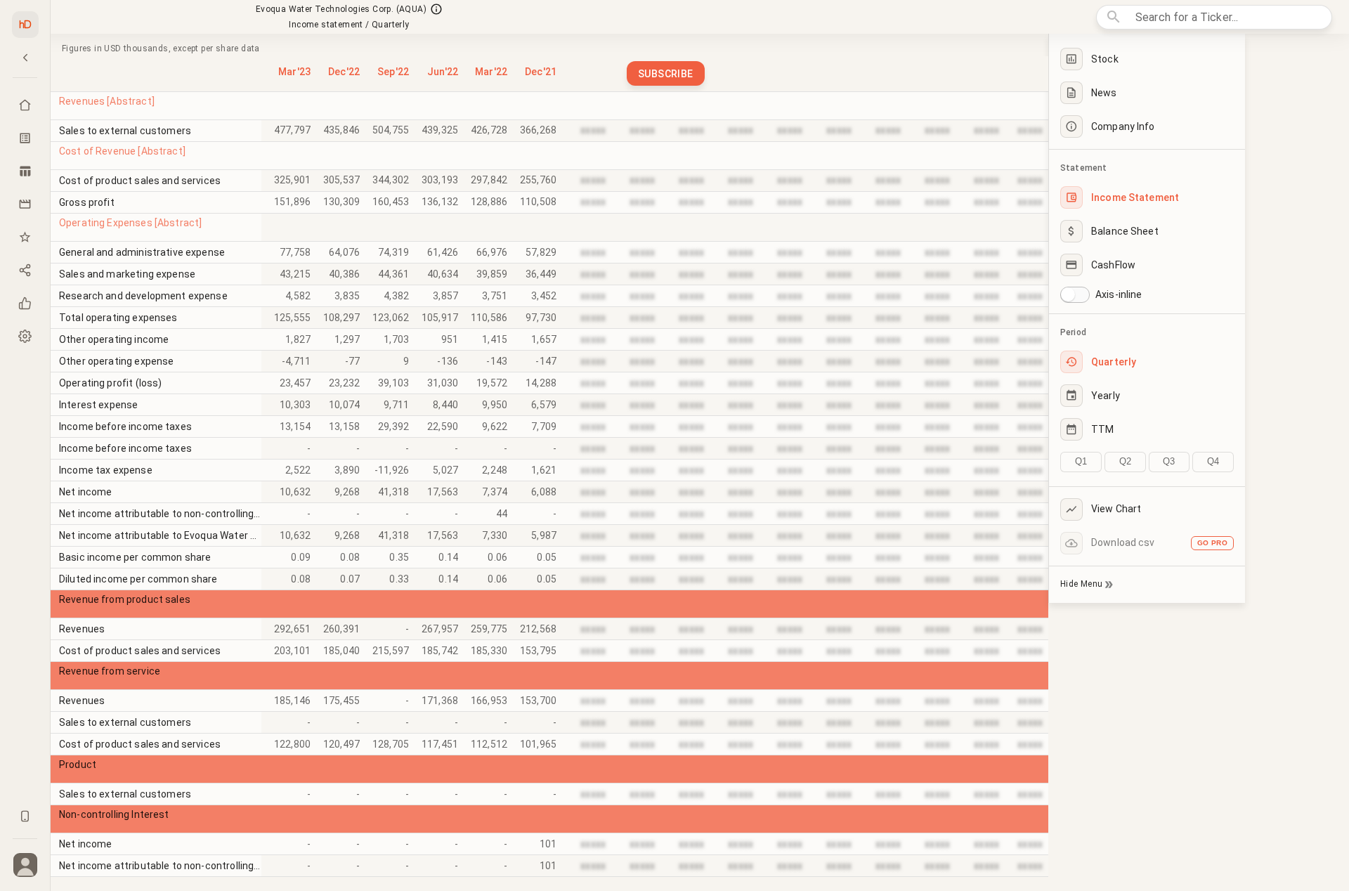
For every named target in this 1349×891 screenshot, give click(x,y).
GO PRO (1212, 543)
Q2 (1125, 461)
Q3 (1169, 461)
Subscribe (665, 73)
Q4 (1213, 461)
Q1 (1081, 461)
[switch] (1068, 294)
